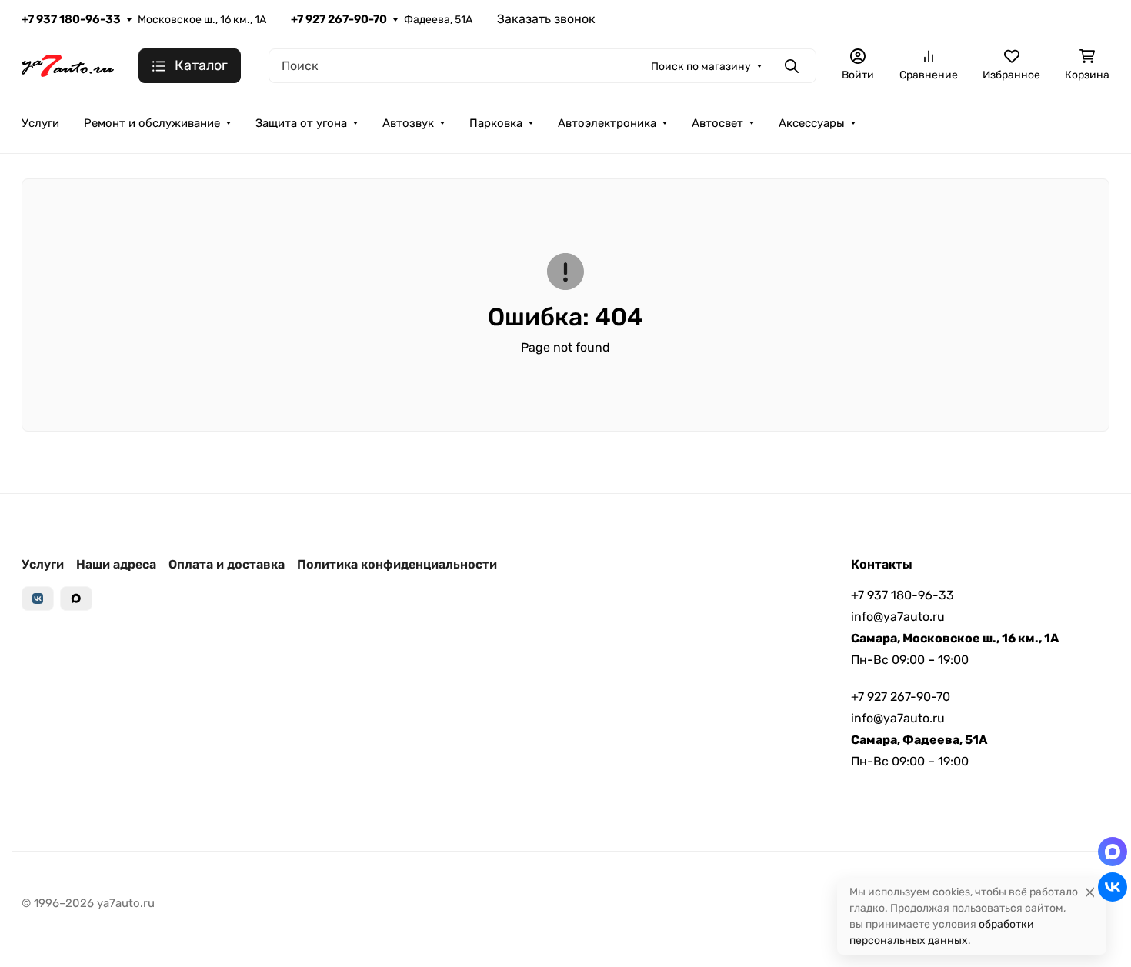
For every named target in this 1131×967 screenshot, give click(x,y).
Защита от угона (301, 123)
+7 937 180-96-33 (71, 19)
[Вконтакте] (38, 598)
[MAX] (76, 598)
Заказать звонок (546, 19)
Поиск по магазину (701, 66)
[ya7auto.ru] (68, 65)
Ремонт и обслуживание (152, 123)
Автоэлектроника (607, 123)
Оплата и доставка (226, 564)
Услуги (40, 123)
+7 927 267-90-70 (339, 19)
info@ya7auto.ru (898, 616)
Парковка (495, 123)
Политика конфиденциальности (397, 564)
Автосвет (717, 123)
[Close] (1090, 892)
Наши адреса (116, 564)
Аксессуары (812, 123)
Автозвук (408, 123)
